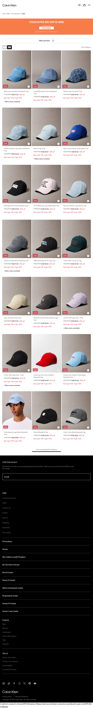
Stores (5, 549)
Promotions (7, 541)
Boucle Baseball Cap (41, 432)
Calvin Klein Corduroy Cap (72, 260)
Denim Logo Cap (39, 148)
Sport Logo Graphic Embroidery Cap (75, 148)
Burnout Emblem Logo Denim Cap (74, 206)
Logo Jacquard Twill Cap (12, 318)
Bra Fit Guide (7, 572)
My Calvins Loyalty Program (14, 557)
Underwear (6, 632)
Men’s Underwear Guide (12, 588)
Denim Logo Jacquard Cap (72, 91)
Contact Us (6, 508)
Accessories (16, 14)
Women (5, 628)
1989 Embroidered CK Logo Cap (44, 260)
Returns (5, 518)
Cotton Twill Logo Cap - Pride (73, 318)
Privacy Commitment (10, 661)
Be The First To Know (10, 564)
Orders (5, 513)
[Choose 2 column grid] (4, 47)
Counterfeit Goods (9, 669)
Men (8, 14)
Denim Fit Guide (9, 603)
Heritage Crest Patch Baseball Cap (16, 206)
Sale (3, 14)
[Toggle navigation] (89, 5)
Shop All (5, 644)
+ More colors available (12, 102)
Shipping (5, 523)
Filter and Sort (44, 41)
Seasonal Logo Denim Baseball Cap (16, 91)
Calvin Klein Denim (9, 636)
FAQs (4, 503)
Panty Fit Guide (8, 580)
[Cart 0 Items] (84, 5)
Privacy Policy (7, 696)
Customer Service (9, 498)
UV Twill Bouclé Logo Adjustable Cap (46, 206)
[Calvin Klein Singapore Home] (9, 5)
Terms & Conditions (21, 696)
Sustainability (7, 665)
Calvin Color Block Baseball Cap (74, 432)
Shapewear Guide (10, 595)
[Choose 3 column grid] (9, 47)
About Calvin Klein (9, 657)
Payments (6, 527)
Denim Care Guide (10, 611)
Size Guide (6, 532)
